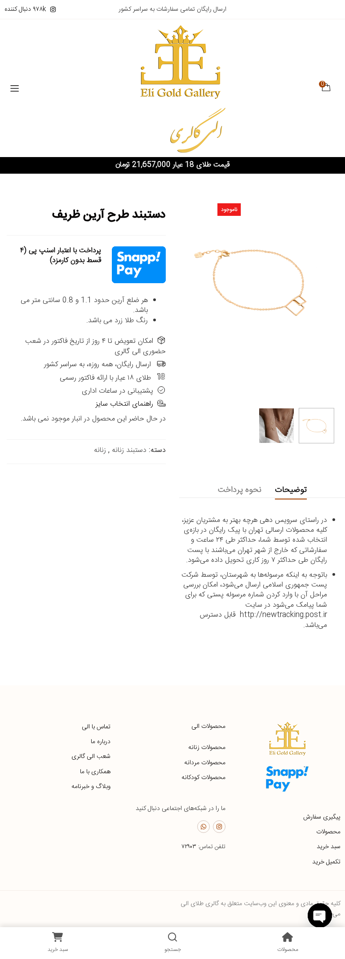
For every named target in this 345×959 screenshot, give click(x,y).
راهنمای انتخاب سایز (124, 404)
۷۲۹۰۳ (188, 847)
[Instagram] (219, 826)
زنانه (100, 450)
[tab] (291, 490)
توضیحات (291, 490)
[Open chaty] (320, 915)
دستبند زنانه (129, 450)
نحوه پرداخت (239, 490)
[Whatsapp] (203, 826)
